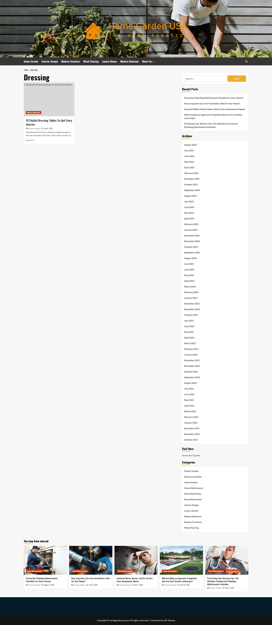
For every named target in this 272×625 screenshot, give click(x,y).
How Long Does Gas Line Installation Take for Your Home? (212, 103)
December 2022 (192, 360)
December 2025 (192, 179)
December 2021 (192, 428)
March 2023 (190, 343)
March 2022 (190, 411)
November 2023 (192, 309)
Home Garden (31, 61)
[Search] (246, 61)
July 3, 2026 (138, 585)
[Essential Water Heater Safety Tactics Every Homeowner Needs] (136, 560)
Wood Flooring (91, 61)
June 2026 (189, 156)
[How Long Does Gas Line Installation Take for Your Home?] (90, 560)
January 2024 (190, 298)
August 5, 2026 (49, 585)
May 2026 (189, 162)
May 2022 (189, 400)
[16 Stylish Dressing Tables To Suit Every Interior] (49, 99)
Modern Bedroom (129, 61)
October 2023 (191, 315)
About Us (147, 61)
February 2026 (191, 173)
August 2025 (190, 196)
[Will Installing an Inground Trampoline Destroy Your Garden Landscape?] (181, 560)
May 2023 (189, 332)
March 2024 (190, 286)
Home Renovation (193, 499)
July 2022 (189, 388)
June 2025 (189, 207)
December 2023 (192, 303)
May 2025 (189, 213)
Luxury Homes (109, 61)
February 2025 (191, 224)
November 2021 (192, 434)
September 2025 (192, 190)
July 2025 (189, 201)
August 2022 (190, 383)
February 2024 (191, 292)
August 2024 (190, 258)
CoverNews (155, 620)
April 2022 (189, 405)
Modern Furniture (70, 61)
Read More (30, 140)
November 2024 (192, 241)
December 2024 (192, 235)
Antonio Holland (34, 128)
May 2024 (189, 275)
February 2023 (191, 349)
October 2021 (191, 439)
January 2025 (190, 230)
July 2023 (189, 320)
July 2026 (189, 150)
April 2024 (189, 281)
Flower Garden (191, 471)
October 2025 (191, 184)
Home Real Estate (192, 493)
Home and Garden (193, 476)
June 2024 (189, 269)
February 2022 (191, 417)
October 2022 (191, 371)
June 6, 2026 (229, 588)
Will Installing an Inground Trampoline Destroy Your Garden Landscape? (213, 116)
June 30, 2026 (185, 585)
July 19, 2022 (48, 128)
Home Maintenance (193, 488)
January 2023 (190, 354)
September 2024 (192, 252)
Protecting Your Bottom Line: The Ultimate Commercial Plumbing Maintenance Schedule (211, 125)
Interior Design (50, 61)
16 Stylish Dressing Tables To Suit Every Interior (49, 122)
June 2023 (189, 326)
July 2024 (189, 264)
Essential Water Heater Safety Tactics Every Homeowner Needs (214, 109)
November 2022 (192, 366)
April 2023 (189, 337)
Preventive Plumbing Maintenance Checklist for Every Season (213, 98)
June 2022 (189, 394)
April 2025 (189, 218)
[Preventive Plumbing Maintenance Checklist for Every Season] (45, 560)
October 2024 (191, 247)
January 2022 (190, 422)
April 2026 (189, 167)
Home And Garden (191, 455)
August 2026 (190, 144)
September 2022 (192, 377)
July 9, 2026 (93, 585)
